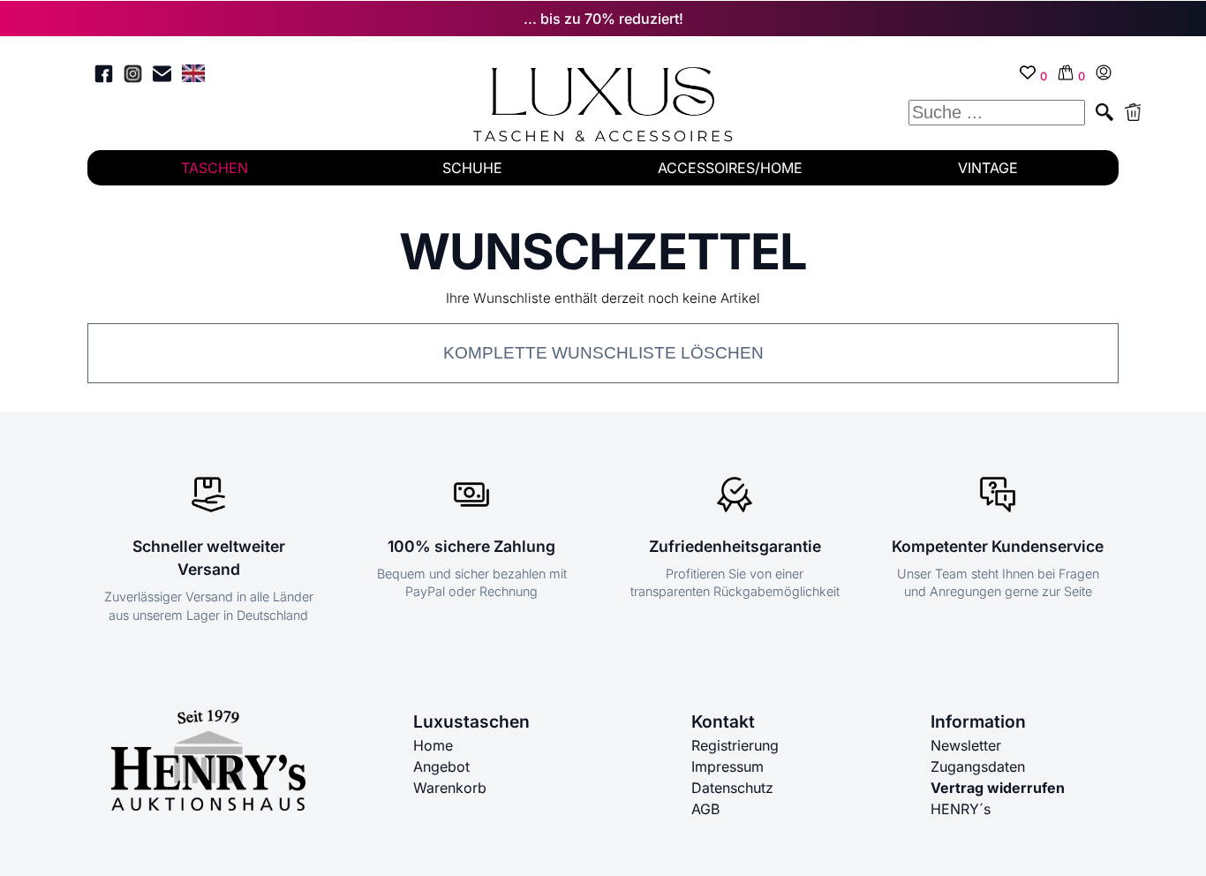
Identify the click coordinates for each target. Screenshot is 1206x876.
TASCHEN (214, 168)
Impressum (727, 766)
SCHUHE (472, 168)
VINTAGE (988, 168)
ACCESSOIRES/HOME (730, 168)
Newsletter (966, 745)
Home (433, 745)
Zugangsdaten (978, 766)
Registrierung (735, 745)
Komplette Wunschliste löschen (603, 353)
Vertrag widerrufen (998, 788)
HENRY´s (961, 809)
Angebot (441, 766)
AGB (705, 809)
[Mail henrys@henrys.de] (162, 76)
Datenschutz (732, 788)
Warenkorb (449, 788)
